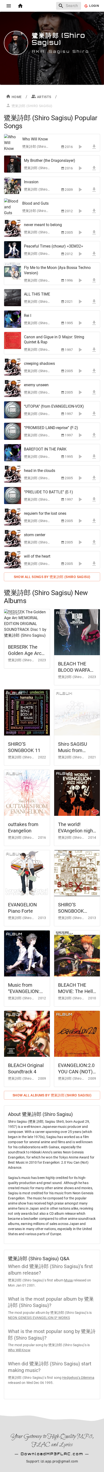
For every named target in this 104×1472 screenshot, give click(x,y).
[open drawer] (9, 6)
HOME (17, 97)
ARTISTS (44, 97)
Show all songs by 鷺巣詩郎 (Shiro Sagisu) (52, 577)
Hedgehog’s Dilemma (78, 1378)
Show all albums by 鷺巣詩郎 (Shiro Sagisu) (52, 1095)
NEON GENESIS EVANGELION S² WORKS (39, 1318)
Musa (68, 1280)
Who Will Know (19, 1350)
